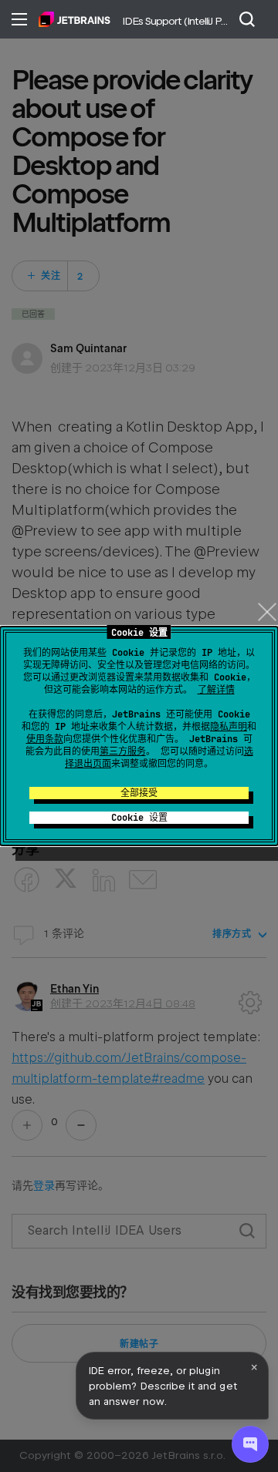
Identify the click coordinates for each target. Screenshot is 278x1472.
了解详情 (216, 690)
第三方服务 (123, 751)
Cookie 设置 (139, 818)
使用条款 (44, 739)
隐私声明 (228, 727)
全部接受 (139, 793)
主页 (74, 19)
